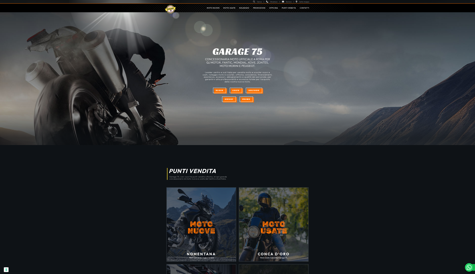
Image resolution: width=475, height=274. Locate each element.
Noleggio (244, 8)
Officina (273, 8)
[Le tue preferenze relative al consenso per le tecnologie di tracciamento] (6, 269)
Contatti (304, 8)
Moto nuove (213, 8)
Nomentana (201, 254)
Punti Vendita (289, 8)
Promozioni (259, 8)
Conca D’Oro (274, 254)
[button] (257, 2)
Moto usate (229, 8)
